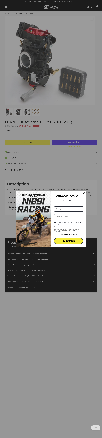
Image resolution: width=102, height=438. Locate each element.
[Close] (83, 193)
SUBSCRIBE (69, 241)
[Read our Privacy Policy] (82, 227)
